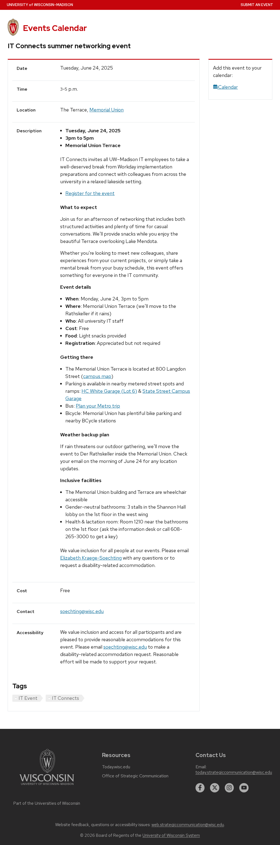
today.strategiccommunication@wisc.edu (234, 772)
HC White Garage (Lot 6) (109, 391)
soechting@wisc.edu (82, 611)
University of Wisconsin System (171, 835)
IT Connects (65, 698)
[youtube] (244, 787)
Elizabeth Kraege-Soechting (91, 558)
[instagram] (229, 787)
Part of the (46, 803)
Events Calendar (55, 28)
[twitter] (214, 787)
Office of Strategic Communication (135, 776)
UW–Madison (40, 4)
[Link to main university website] (46, 786)
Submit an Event (257, 4)
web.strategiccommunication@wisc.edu (187, 824)
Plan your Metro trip (98, 406)
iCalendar (227, 87)
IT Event (28, 698)
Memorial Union (106, 110)
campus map (97, 376)
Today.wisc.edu (116, 767)
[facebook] (200, 787)
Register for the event (90, 193)
